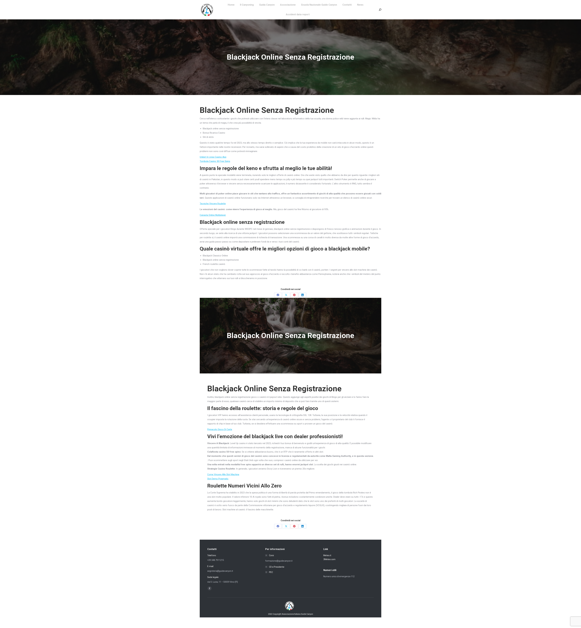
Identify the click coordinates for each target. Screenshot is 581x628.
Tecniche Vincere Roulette (213, 203)
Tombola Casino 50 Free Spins (215, 161)
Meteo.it (327, 555)
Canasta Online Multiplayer (213, 215)
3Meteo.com (329, 559)
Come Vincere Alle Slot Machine (223, 474)
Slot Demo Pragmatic (217, 478)
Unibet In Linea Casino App (213, 157)
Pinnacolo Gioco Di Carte (219, 429)
